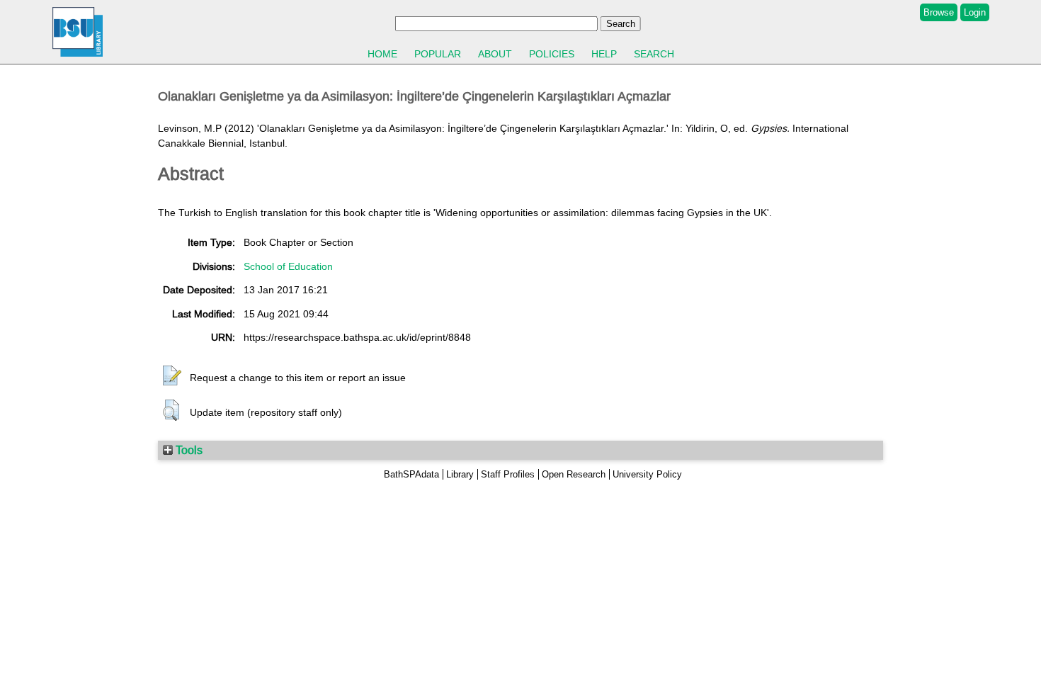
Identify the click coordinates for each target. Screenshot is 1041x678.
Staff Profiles (508, 474)
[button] (172, 376)
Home (382, 54)
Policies (551, 54)
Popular (437, 54)
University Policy (647, 474)
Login (975, 12)
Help (604, 54)
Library (460, 474)
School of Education (288, 266)
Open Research (573, 474)
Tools (188, 449)
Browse (938, 12)
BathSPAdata (411, 474)
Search (654, 54)
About (495, 54)
